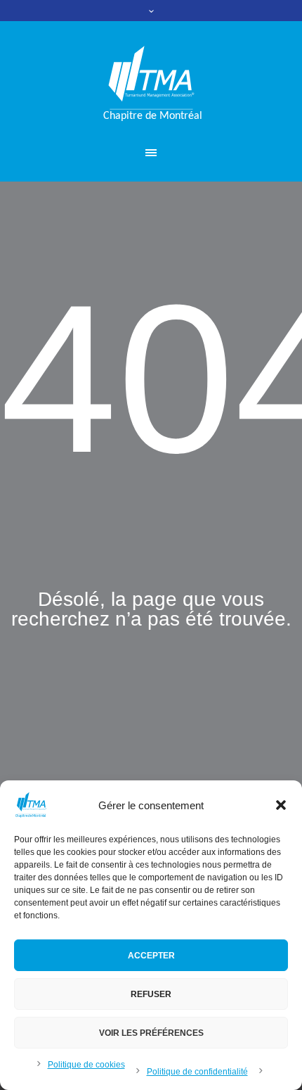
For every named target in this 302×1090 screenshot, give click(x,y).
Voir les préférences (151, 1033)
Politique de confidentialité (197, 1072)
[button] (281, 805)
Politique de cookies (86, 1065)
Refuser (151, 994)
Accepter (151, 956)
